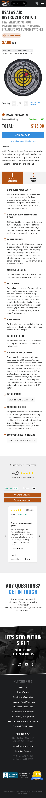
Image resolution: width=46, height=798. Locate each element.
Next (40, 535)
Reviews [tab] (8, 488)
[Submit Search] (24, 3)
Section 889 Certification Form (24, 141)
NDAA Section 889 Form (23, 706)
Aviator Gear (11, 791)
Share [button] (16, 555)
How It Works (23, 692)
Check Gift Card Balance (23, 726)
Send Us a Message (23, 751)
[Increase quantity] (26, 103)
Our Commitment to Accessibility (23, 721)
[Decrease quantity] (14, 103)
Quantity (6, 103)
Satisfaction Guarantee (23, 697)
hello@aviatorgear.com (23, 746)
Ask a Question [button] (24, 500)
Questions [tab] (27, 488)
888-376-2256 (23, 734)
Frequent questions (12, 179)
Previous (5, 535)
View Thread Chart (21, 399)
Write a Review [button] (23, 495)
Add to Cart (23, 135)
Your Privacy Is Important (23, 716)
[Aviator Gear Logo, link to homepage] (6, 3)
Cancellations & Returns (23, 711)
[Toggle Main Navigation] (42, 3)
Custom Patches (17, 548)
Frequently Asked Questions (23, 702)
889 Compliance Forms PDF (22, 440)
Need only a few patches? (35, 103)
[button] (26, 559)
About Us (23, 687)
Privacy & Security (37, 791)
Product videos (33, 179)
